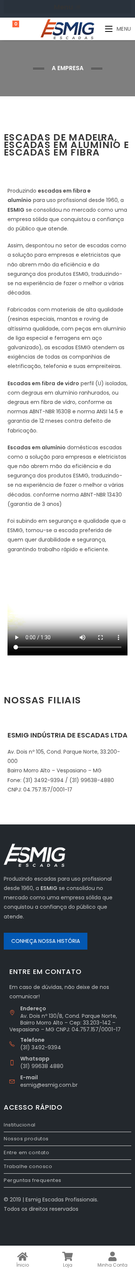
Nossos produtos (26, 1138)
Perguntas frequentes (33, 1180)
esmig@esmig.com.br (49, 1085)
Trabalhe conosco (28, 1166)
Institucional (20, 1124)
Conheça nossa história (45, 941)
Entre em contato (27, 1152)
